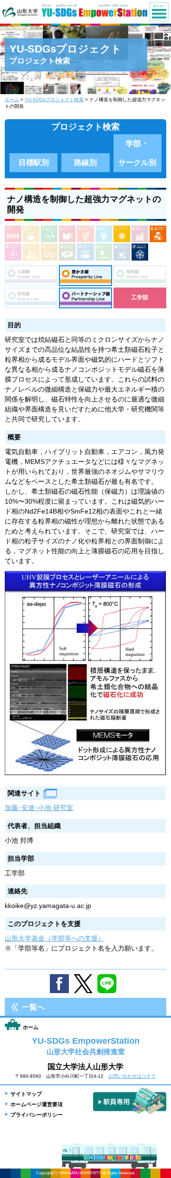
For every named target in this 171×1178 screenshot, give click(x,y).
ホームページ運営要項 (36, 1104)
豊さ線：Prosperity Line (85, 275)
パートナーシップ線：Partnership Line (85, 298)
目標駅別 (34, 162)
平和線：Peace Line (31, 298)
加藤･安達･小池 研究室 (39, 808)
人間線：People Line (31, 275)
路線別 (85, 162)
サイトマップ (26, 1094)
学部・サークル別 (137, 153)
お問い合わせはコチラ (132, 1076)
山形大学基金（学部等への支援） (54, 938)
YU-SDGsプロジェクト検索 (54, 99)
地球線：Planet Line (140, 275)
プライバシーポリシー (36, 1114)
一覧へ (33, 1007)
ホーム (12, 99)
